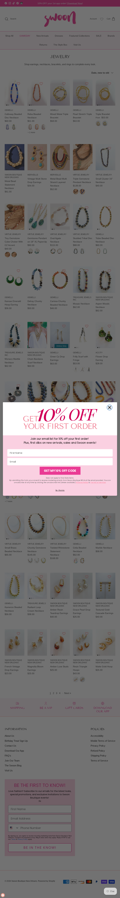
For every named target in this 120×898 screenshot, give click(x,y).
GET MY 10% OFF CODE (60, 471)
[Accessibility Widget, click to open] (3, 895)
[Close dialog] (109, 407)
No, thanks (60, 490)
